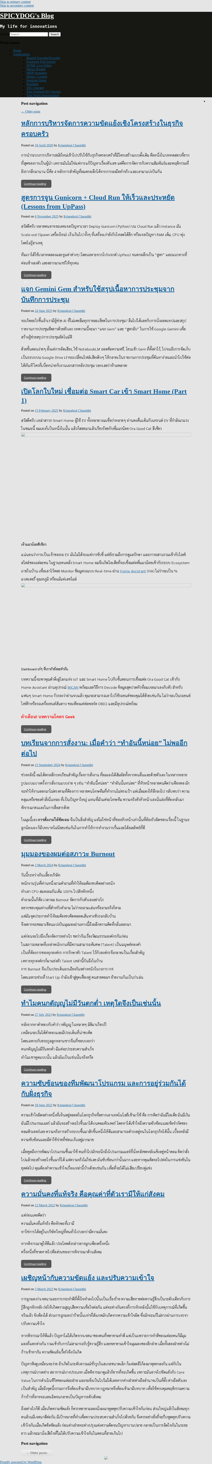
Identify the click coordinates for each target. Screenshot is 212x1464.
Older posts (30, 111)
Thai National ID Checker (43, 91)
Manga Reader (36, 69)
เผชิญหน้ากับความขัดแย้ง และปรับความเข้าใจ (87, 1277)
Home (17, 50)
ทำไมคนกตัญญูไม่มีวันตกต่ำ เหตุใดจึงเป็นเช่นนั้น (91, 1003)
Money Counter (36, 76)
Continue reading (35, 183)
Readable (32, 84)
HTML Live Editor (39, 65)
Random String (36, 80)
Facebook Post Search (40, 61)
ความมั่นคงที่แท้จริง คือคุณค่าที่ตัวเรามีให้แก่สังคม (93, 1194)
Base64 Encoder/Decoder (43, 58)
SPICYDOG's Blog (27, 15)
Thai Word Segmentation (42, 95)
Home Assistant (133, 570)
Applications (21, 54)
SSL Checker (35, 88)
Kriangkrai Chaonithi (72, 145)
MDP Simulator (36, 73)
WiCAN (73, 687)
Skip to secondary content (17, 5)
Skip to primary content (15, 2)
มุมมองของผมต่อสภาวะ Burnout (68, 854)
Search (4, 34)
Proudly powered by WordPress (21, 1462)
